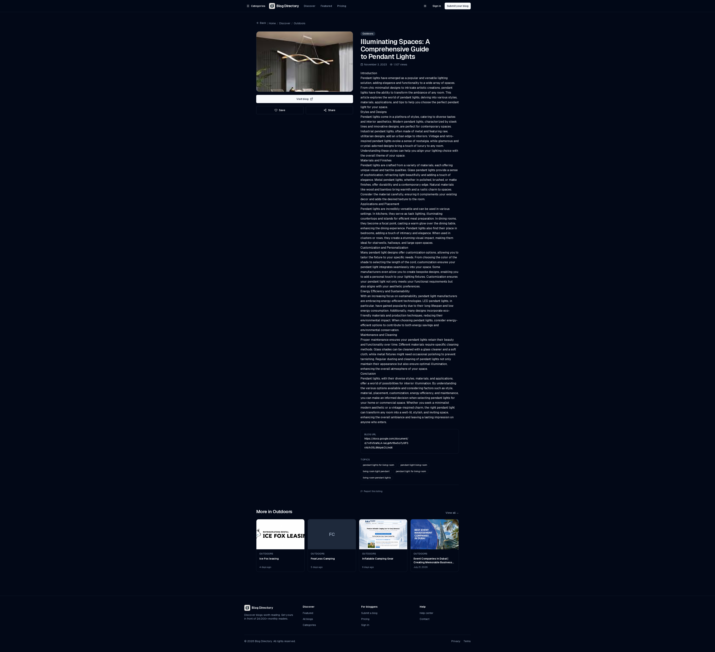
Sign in (437, 6)
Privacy (455, 641)
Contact (424, 619)
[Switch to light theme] (425, 6)
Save (282, 110)
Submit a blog (369, 613)
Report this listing (373, 491)
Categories (309, 625)
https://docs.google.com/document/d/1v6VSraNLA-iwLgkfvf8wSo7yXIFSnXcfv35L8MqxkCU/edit (386, 443)
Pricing (341, 6)
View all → (452, 512)
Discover (309, 6)
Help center (426, 613)
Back (263, 23)
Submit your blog (457, 6)
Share (331, 110)
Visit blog (302, 99)
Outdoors (299, 23)
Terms (467, 641)
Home (272, 23)
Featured (326, 6)
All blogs (308, 619)
